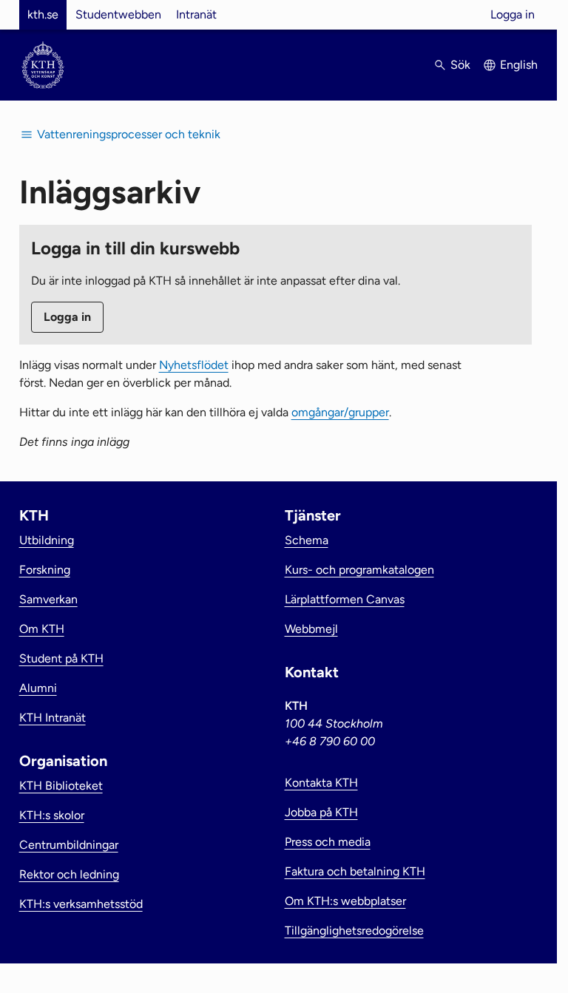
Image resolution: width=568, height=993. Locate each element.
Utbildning (46, 540)
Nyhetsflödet (194, 365)
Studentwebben (118, 14)
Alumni (38, 688)
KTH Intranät (52, 718)
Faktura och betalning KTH (355, 871)
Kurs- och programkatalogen (359, 570)
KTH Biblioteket (61, 786)
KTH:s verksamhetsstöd (81, 904)
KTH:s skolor (51, 815)
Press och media (328, 842)
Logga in (512, 14)
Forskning (44, 570)
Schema (306, 540)
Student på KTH (61, 658)
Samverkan (48, 599)
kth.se (42, 14)
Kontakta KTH (321, 783)
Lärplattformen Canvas (345, 599)
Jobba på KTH (321, 812)
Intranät (196, 14)
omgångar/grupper (340, 412)
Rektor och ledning (69, 874)
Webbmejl (311, 629)
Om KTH (41, 629)
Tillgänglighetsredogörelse (354, 930)
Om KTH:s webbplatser (345, 901)
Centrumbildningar (68, 845)
